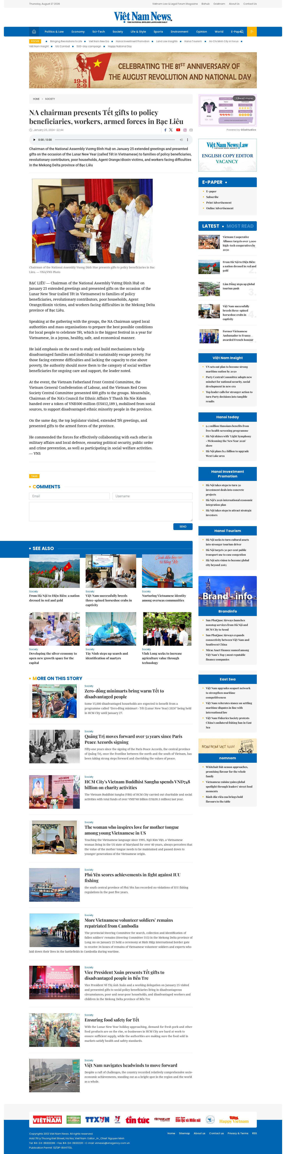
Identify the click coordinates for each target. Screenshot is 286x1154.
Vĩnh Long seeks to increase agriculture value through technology (162, 658)
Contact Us (250, 3)
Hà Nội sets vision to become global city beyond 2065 (227, 562)
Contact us (216, 1133)
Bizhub (206, 3)
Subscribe (212, 197)
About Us (234, 3)
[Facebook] (165, 130)
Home (36, 99)
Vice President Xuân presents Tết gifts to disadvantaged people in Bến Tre (124, 975)
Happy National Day (120, 46)
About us (199, 1133)
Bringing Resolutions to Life (66, 41)
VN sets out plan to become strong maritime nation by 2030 (227, 369)
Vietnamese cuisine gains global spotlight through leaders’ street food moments (229, 786)
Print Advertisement (219, 202)
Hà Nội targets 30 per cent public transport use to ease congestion (226, 552)
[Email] (191, 130)
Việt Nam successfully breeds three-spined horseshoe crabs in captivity (109, 600)
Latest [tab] (210, 226)
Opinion (201, 32)
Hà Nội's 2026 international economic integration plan (229, 502)
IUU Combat (62, 46)
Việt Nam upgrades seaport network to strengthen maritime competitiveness (228, 692)
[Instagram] (185, 130)
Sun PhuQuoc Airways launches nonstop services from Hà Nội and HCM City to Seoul (227, 624)
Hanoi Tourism (193, 41)
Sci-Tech (98, 32)
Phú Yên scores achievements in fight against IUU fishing (133, 877)
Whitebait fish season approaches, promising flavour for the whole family (227, 771)
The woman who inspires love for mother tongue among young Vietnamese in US (132, 830)
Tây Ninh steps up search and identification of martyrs (107, 655)
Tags (34, 476)
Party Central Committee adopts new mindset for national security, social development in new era (229, 381)
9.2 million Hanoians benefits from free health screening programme (227, 428)
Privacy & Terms (238, 1133)
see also (43, 548)
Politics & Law (54, 32)
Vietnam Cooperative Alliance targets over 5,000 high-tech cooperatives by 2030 (239, 243)
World (219, 32)
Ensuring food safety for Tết (112, 1020)
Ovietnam (219, 3)
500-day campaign (89, 46)
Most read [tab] (240, 226)
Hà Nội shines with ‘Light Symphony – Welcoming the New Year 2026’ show (228, 440)
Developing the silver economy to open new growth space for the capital (53, 658)
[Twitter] (171, 130)
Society (118, 32)
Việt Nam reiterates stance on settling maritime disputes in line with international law (229, 707)
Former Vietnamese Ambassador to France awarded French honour (238, 335)
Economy (78, 32)
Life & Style (138, 32)
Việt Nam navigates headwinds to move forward (131, 1065)
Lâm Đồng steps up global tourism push (239, 286)
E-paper (212, 182)
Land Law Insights (167, 41)
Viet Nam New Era (99, 41)
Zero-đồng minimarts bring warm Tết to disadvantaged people (124, 693)
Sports (158, 32)
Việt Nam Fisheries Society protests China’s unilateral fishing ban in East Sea (229, 722)
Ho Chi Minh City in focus (224, 41)
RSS (254, 1133)
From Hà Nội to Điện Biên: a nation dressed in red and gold (54, 597)
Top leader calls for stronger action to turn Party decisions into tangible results (229, 396)
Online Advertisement (219, 208)
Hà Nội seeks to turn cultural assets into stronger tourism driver (227, 542)
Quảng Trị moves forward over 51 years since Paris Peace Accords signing (133, 739)
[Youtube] (178, 130)
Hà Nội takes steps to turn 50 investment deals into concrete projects (225, 489)
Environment (179, 32)
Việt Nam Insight (39, 46)
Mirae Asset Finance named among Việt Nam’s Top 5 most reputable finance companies (227, 654)
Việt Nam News (143, 17)
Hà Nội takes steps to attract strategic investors (229, 512)
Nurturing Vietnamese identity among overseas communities (164, 597)
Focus (35, 41)
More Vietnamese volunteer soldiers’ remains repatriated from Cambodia (129, 923)
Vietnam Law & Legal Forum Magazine (175, 3)
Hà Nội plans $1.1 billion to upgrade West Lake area (227, 453)
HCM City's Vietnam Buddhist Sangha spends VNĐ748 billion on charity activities (137, 784)
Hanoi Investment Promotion (132, 41)
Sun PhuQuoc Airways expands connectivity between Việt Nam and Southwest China (227, 639)
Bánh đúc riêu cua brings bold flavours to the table (224, 799)
